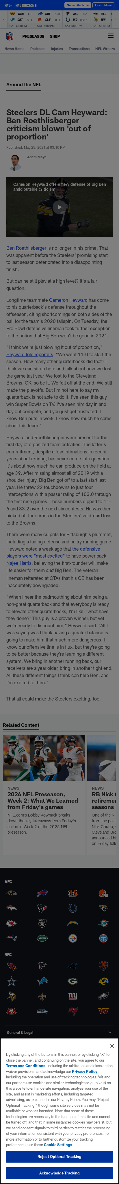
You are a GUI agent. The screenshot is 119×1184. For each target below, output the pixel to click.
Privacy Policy (84, 1071)
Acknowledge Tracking (59, 1173)
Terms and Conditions (25, 1065)
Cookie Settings (58, 1144)
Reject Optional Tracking (59, 1156)
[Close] (112, 1046)
